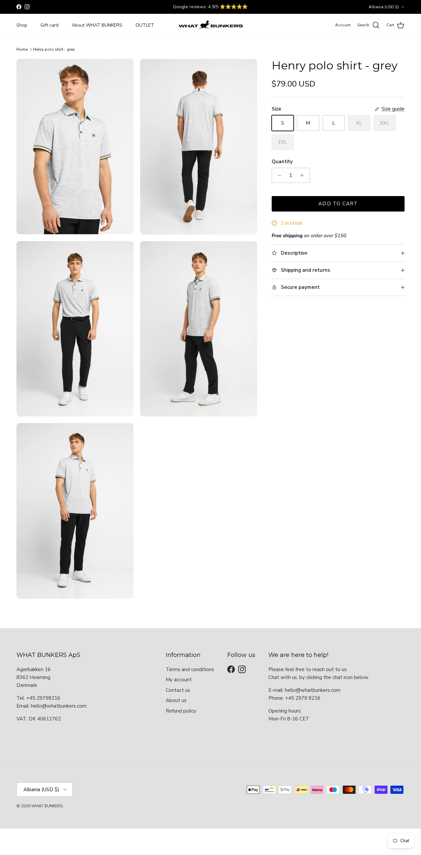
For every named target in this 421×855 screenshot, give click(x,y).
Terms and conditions (190, 669)
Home (22, 49)
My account (179, 679)
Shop (21, 25)
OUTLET (145, 25)
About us (176, 700)
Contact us (178, 690)
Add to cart (338, 203)
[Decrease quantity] (278, 175)
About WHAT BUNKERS (97, 25)
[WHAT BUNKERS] (210, 25)
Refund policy (181, 711)
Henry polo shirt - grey (54, 49)
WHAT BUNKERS (46, 806)
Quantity (282, 161)
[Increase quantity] (304, 175)
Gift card (49, 25)
